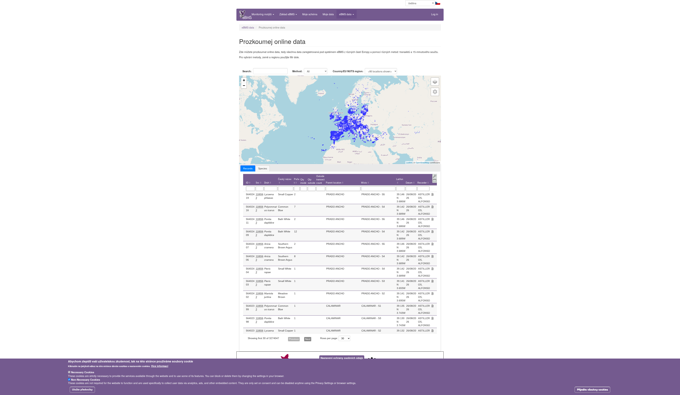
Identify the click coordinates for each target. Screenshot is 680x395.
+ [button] (244, 80)
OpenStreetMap (422, 162)
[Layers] (435, 81)
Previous (294, 339)
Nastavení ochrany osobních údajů (342, 358)
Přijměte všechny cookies (592, 389)
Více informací (159, 366)
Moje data (328, 14)
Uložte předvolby (82, 389)
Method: (297, 71)
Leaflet (409, 162)
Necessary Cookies (82, 372)
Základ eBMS (287, 14)
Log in (434, 14)
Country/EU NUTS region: (348, 71)
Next (307, 339)
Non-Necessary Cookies (85, 379)
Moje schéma (309, 14)
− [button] (244, 85)
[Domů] (245, 14)
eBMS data (345, 14)
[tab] (247, 168)
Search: (247, 71)
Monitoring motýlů (262, 14)
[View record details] (432, 194)
